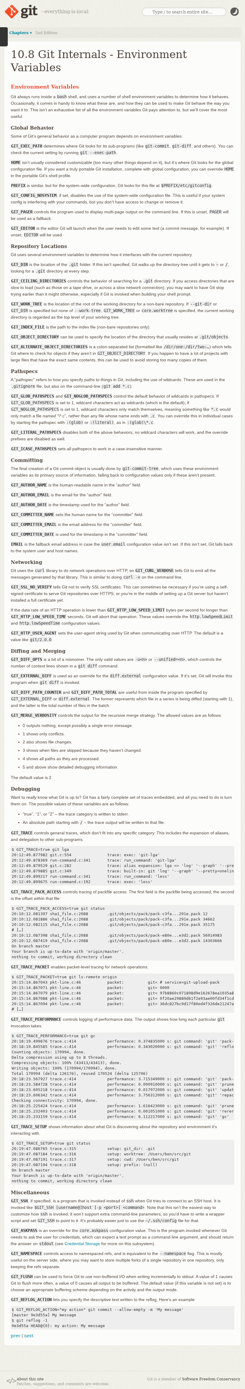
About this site (30, 1379)
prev (15, 1335)
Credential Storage (82, 1243)
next (28, 1335)
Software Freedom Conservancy (211, 1379)
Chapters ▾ (20, 33)
